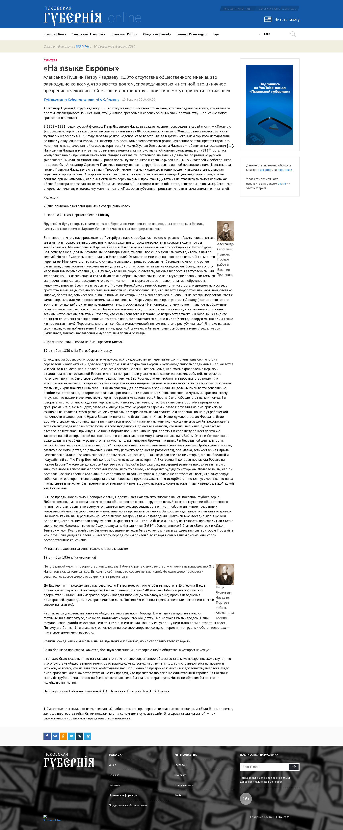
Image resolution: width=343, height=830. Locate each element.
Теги (267, 34)
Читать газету (287, 19)
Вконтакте (284, 170)
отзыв (282, 183)
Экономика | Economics (88, 34)
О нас (112, 765)
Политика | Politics (124, 34)
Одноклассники (183, 785)
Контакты (114, 785)
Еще (216, 34)
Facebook (264, 170)
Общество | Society (157, 34)
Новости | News (54, 34)
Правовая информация (123, 795)
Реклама (114, 775)
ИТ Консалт (281, 817)
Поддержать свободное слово (128, 805)
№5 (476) (82, 46)
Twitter (178, 795)
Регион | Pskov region (191, 34)
